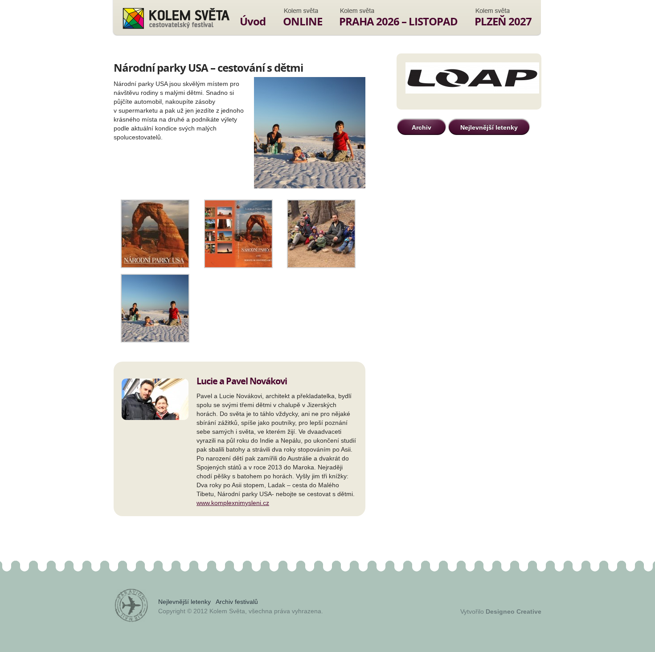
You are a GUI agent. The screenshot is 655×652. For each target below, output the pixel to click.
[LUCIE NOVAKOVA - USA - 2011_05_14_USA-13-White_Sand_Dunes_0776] (155, 340)
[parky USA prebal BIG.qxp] (238, 265)
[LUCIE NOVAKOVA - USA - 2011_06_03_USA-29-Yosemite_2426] (321, 265)
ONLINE (302, 21)
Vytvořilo (500, 611)
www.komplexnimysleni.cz (232, 502)
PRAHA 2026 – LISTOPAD (398, 21)
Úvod (253, 21)
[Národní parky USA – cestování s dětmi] (309, 133)
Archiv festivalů (237, 601)
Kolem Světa (175, 18)
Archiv (421, 127)
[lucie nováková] (155, 265)
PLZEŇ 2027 (503, 21)
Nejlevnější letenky (489, 127)
